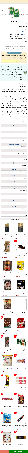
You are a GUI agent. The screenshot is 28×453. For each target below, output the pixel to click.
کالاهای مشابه (4, 451)
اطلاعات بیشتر (22, 41)
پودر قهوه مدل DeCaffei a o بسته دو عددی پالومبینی (14, 90)
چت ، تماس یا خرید (18, 451)
